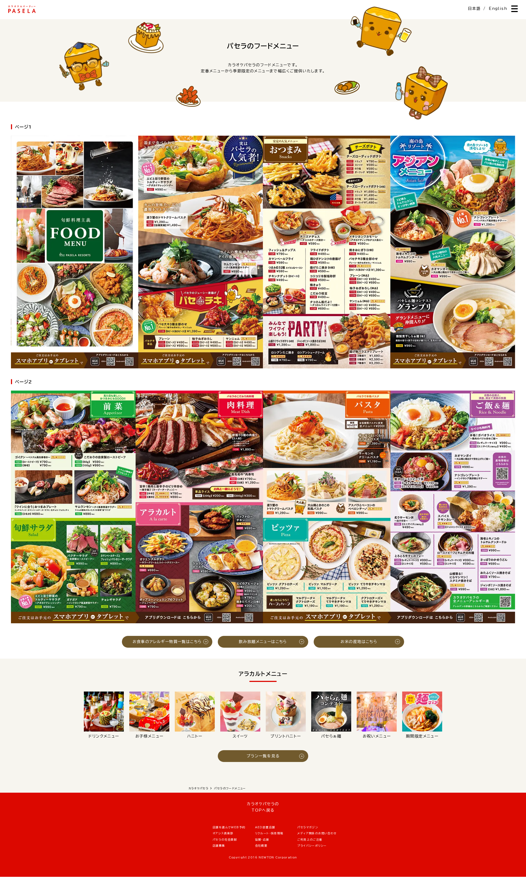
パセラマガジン (307, 827)
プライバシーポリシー (312, 845)
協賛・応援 (262, 839)
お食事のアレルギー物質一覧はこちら (167, 642)
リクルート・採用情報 (269, 833)
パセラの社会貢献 (225, 839)
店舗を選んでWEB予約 (229, 827)
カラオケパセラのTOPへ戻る (263, 807)
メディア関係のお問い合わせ (317, 833)
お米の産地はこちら (359, 642)
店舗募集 (219, 845)
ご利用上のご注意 (309, 839)
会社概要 (261, 845)
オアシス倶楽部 (223, 833)
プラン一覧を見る (263, 756)
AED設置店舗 (265, 827)
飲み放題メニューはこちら (263, 642)
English (498, 8)
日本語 (474, 8)
